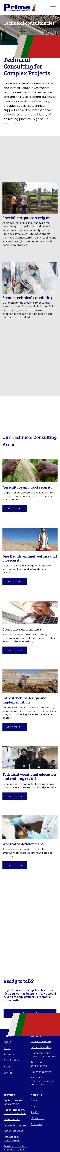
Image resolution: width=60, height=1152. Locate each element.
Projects (9, 1054)
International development (12, 1139)
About (7, 1042)
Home (7, 1035)
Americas (36, 1124)
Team (7, 1048)
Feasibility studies (41, 1047)
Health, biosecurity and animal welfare (15, 1111)
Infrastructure (12, 1119)
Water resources (13, 1131)
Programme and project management (43, 1055)
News (7, 1066)
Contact (8, 1072)
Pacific (34, 1112)
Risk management (41, 1071)
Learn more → (15, 508)
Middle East (37, 1118)
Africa (34, 1100)
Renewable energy (15, 1125)
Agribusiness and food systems (13, 1102)
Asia (33, 1106)
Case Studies (11, 1060)
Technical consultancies (39, 1064)
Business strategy (41, 1041)
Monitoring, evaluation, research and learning (42, 1081)
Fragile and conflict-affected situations (15, 1148)
